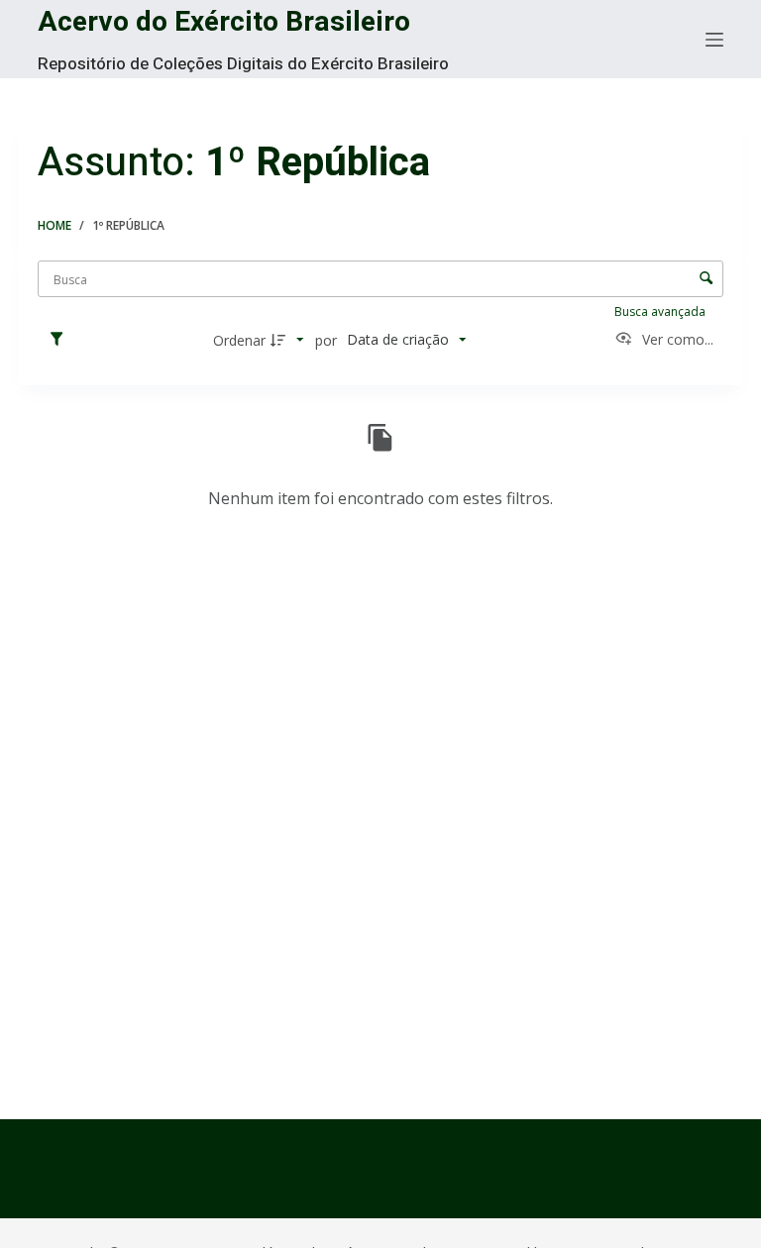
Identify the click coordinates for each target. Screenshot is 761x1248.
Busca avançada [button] (661, 311)
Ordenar (239, 340)
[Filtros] (61, 340)
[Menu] (714, 40)
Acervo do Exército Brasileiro (224, 22)
